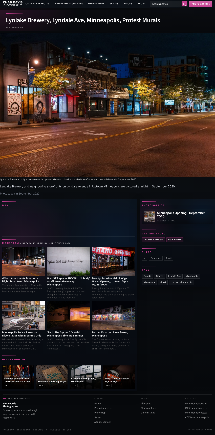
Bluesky (55, 429)
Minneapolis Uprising (68, 3)
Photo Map (99, 412)
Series (114, 3)
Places (128, 3)
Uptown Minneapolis (181, 282)
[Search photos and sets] (184, 3)
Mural (163, 282)
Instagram (23, 429)
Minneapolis (96, 3)
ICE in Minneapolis (37, 3)
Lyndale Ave (174, 276)
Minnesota (149, 282)
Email (168, 258)
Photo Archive (101, 408)
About (142, 3)
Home (97, 403)
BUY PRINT (174, 239)
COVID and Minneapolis (197, 417)
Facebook (155, 258)
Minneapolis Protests (196, 412)
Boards (147, 276)
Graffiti (159, 276)
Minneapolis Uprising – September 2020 (45, 243)
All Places (146, 403)
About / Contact (102, 422)
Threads (38, 429)
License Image (153, 239)
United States (148, 412)
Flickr (67, 429)
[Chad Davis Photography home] (13, 4)
